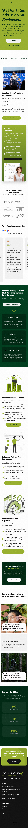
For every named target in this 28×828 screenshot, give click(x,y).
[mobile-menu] (25, 2)
